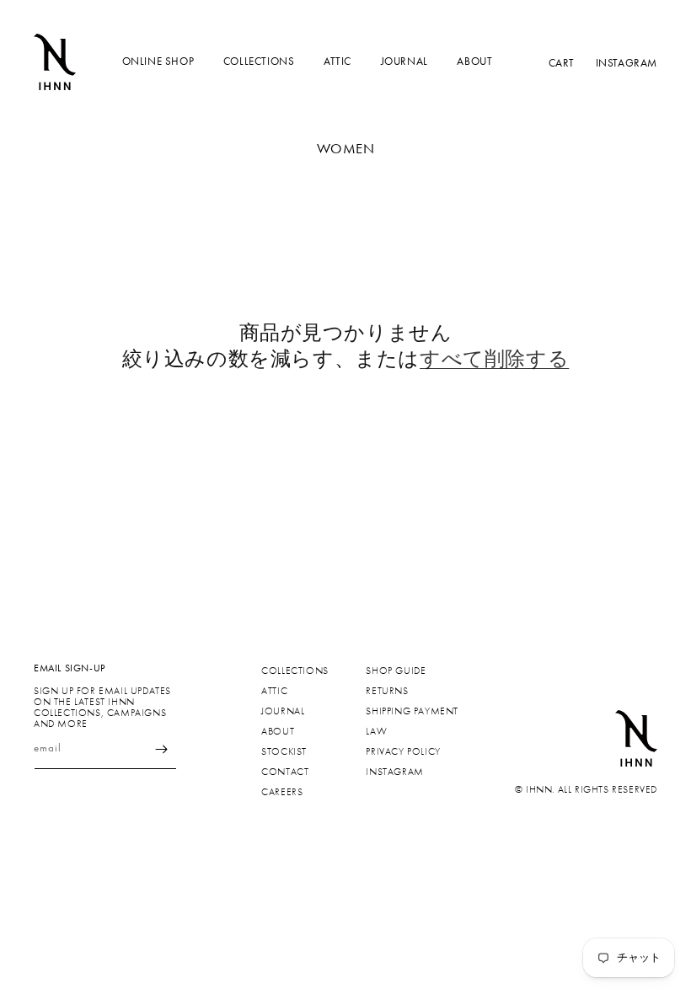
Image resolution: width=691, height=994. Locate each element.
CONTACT (284, 771)
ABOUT (474, 61)
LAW (376, 731)
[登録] (162, 749)
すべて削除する (494, 358)
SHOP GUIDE (396, 670)
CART (562, 62)
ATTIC (337, 61)
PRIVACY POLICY (403, 751)
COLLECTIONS (259, 61)
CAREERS (282, 792)
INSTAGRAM (626, 62)
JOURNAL (404, 61)
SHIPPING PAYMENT (412, 711)
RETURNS (387, 690)
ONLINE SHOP (158, 61)
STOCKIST (284, 751)
